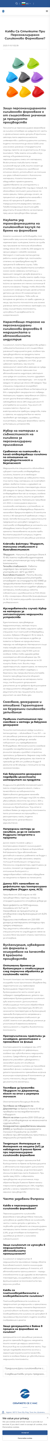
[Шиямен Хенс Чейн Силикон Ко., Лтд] (3, 11)
